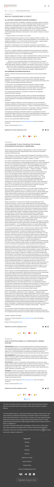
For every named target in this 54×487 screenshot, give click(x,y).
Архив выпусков (27, 461)
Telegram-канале (29, 121)
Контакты (27, 453)
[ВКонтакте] (43, 130)
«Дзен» (21, 125)
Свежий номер (27, 465)
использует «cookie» (27, 404)
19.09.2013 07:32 (8, 14)
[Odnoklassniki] (30, 474)
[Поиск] (48, 6)
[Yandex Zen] (34, 474)
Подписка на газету (27, 457)
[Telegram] (45, 130)
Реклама (27, 442)
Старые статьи (11, 10)
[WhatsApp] (48, 130)
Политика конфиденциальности (27, 469)
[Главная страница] (10, 6)
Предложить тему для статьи (27, 480)
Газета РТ (27, 439)
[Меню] (45, 6)
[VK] (21, 474)
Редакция (27, 450)
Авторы (27, 446)
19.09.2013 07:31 (8, 338)
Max (23, 121)
